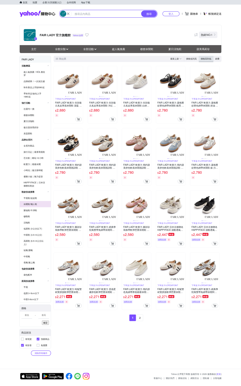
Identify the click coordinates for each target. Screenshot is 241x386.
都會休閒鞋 (146, 49)
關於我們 (170, 378)
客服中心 (158, 378)
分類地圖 (217, 378)
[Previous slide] (56, 81)
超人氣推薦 (118, 49)
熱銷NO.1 (206, 35)
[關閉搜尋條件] (68, 14)
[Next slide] (81, 81)
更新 (219, 374)
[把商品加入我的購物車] (78, 119)
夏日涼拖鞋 (174, 49)
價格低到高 (191, 58)
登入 (171, 13)
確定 (45, 322)
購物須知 (182, 378)
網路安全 (195, 378)
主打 (33, 49)
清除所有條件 (41, 353)
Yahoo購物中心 (37, 14)
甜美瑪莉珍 (203, 49)
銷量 (217, 58)
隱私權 (206, 378)
